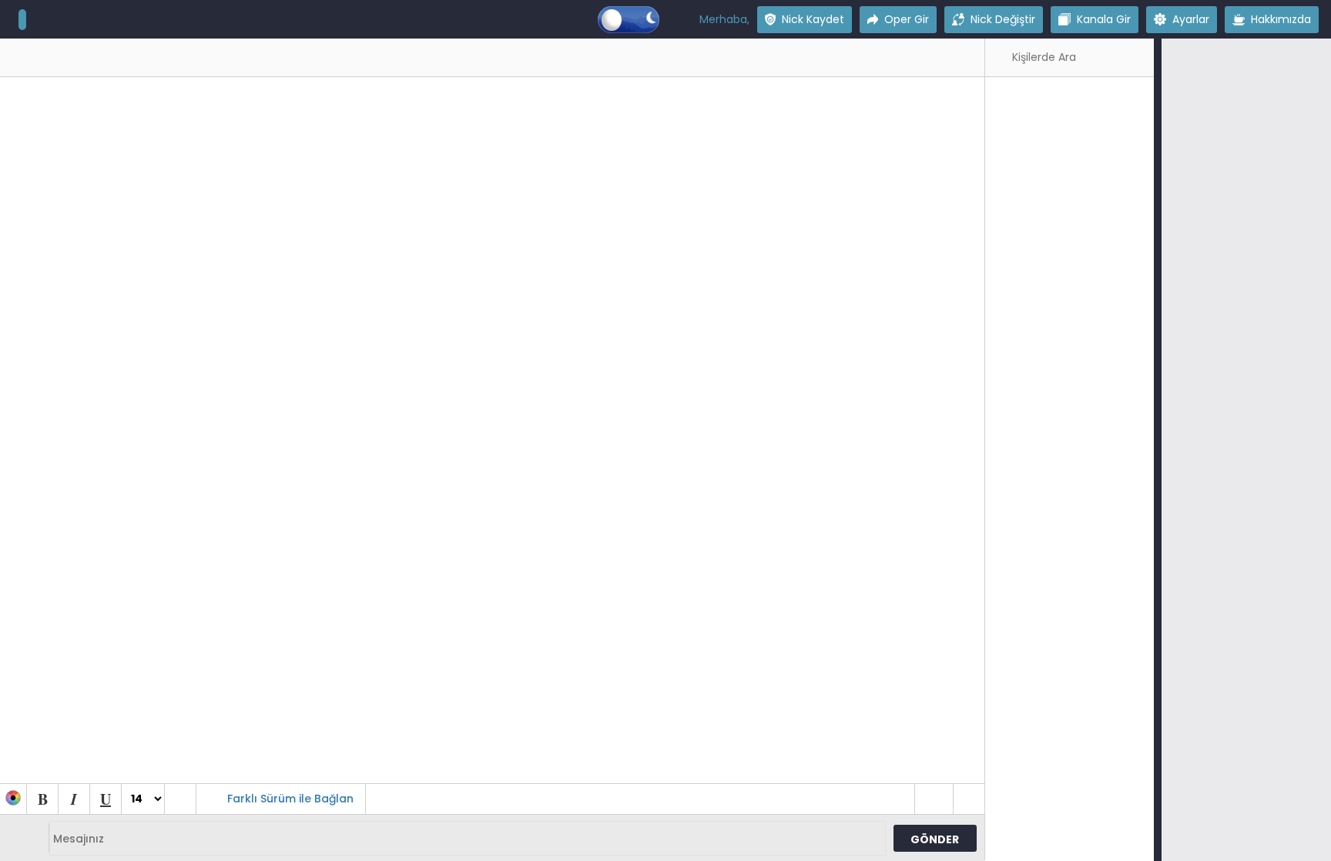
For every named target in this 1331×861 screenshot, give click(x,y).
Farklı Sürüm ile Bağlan (290, 798)
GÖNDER (934, 839)
